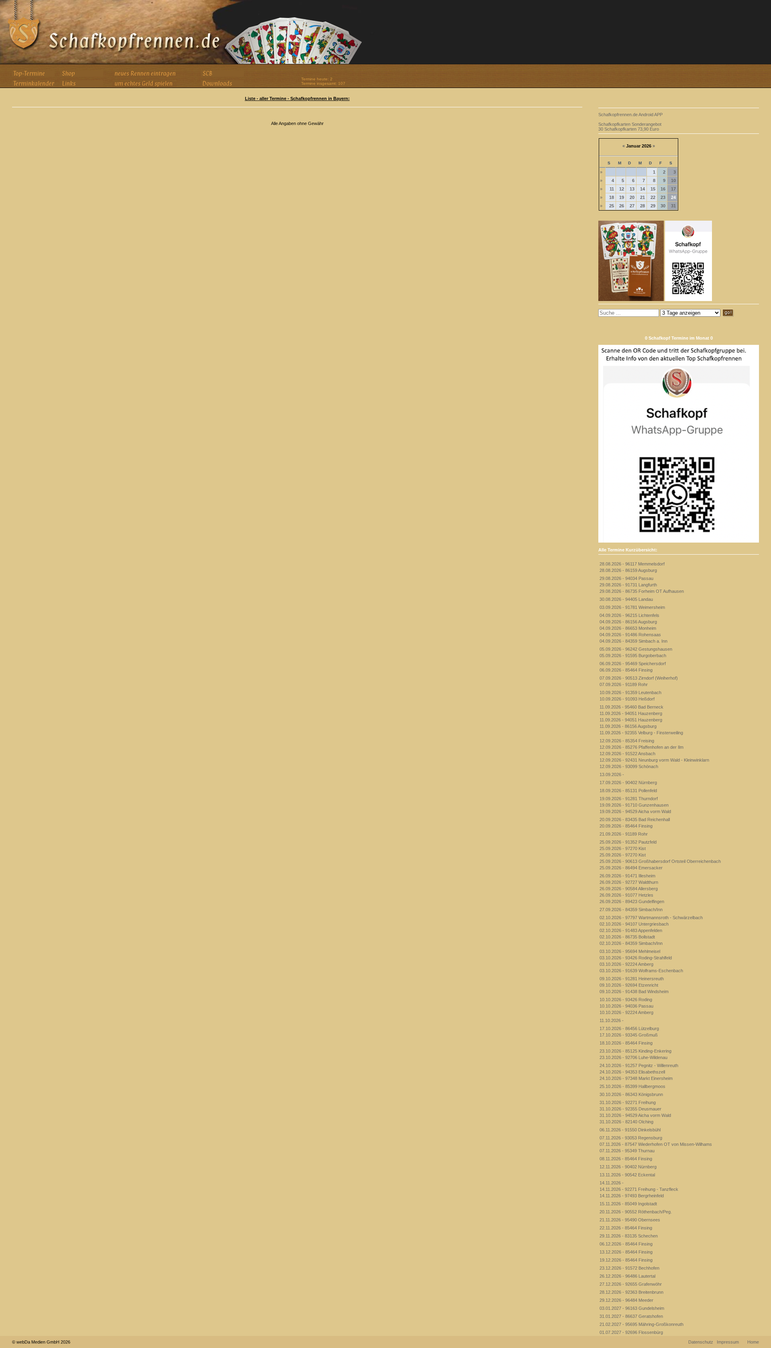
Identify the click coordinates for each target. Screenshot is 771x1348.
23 (663, 197)
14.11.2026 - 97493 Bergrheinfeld (632, 1195)
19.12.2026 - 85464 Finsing (626, 1260)
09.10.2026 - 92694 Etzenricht (629, 985)
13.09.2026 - (612, 774)
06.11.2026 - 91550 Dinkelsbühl (630, 1129)
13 (632, 188)
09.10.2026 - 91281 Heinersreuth (632, 978)
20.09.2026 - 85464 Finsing (626, 826)
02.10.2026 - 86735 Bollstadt (627, 936)
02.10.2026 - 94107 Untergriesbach (634, 924)
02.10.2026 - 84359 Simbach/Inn (631, 943)
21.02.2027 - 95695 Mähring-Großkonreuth (641, 1324)
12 (621, 188)
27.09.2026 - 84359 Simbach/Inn (631, 909)
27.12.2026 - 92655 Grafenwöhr (631, 1284)
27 (632, 205)
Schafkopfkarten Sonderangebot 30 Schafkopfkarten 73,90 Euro (629, 126)
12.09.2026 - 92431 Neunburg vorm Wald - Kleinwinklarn (654, 760)
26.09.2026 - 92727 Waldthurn (629, 882)
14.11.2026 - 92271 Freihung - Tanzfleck (639, 1189)
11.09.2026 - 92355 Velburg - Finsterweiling (641, 732)
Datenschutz (700, 1342)
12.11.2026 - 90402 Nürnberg (628, 1166)
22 (653, 197)
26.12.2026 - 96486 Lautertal (627, 1276)
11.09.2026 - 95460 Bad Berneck (631, 707)
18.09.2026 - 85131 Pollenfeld (628, 790)
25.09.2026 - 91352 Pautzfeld (628, 842)
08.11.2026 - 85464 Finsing (626, 1158)
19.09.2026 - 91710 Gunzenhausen (634, 805)
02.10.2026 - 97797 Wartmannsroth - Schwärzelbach (651, 917)
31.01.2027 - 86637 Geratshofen (631, 1316)
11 (612, 188)
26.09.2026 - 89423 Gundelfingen (632, 901)
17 (673, 188)
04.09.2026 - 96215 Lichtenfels (629, 615)
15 (653, 188)
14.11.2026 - (612, 1182)
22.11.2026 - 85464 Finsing (626, 1227)
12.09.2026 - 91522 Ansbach (627, 753)
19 (621, 197)
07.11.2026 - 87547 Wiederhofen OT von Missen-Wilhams (656, 1144)
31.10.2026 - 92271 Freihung (628, 1102)
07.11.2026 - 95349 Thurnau (627, 1150)
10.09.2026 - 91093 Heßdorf (627, 699)
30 (663, 205)
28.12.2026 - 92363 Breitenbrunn (631, 1292)
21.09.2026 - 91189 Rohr (624, 834)
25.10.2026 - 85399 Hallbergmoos (632, 1086)
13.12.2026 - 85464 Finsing (626, 1252)
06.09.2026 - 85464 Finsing (626, 670)
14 (642, 188)
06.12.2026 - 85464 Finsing (626, 1243)
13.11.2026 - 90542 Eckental (627, 1174)
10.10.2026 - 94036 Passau (626, 1006)
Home (753, 1342)
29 (653, 205)
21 (642, 197)
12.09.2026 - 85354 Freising (627, 740)
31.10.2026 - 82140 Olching (626, 1121)
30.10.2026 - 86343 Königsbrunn (631, 1094)
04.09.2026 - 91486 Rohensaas (630, 634)
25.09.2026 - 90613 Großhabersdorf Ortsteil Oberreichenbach (660, 861)
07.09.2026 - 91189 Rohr (624, 684)
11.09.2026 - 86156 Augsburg (628, 726)
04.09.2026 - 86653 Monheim (628, 628)
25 (611, 205)
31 (673, 205)
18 (611, 197)
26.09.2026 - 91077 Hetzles (626, 895)
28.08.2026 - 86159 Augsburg (628, 570)
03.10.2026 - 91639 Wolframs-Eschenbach (641, 970)
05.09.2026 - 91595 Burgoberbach (633, 655)
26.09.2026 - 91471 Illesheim (627, 875)
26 (621, 205)
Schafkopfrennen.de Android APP (630, 114)
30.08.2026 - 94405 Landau (626, 599)
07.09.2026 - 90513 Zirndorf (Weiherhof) (639, 678)
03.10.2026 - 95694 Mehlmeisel (630, 951)
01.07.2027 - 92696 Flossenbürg (631, 1332)
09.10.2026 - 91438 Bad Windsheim (634, 991)
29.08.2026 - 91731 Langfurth (628, 584)
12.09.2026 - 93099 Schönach (629, 766)
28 (642, 205)
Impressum (728, 1342)
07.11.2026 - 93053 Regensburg (631, 1137)
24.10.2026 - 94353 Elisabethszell (632, 1071)
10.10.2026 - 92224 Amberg (626, 1012)
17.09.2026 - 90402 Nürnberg (628, 782)
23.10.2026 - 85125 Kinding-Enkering (635, 1051)
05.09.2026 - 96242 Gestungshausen (636, 649)
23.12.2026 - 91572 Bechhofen (629, 1268)
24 (673, 197)
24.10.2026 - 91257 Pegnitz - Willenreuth (639, 1065)
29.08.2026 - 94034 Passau (626, 578)
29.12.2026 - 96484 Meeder (626, 1300)
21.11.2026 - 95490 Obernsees (630, 1219)
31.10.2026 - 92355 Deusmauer (630, 1108)
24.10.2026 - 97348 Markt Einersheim (636, 1078)
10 (673, 180)
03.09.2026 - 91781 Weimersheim (632, 607)
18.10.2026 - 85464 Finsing (626, 1043)
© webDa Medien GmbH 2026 (41, 1342)
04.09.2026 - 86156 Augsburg (628, 621)
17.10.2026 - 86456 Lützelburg (629, 1028)
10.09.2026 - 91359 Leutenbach (630, 692)
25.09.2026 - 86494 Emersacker (631, 867)
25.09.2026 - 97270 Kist (623, 848)
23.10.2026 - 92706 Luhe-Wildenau (633, 1057)
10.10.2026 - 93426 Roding (626, 999)
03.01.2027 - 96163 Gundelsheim (632, 1308)
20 (632, 197)
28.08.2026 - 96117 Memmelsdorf (632, 563)
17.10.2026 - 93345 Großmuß (629, 1035)
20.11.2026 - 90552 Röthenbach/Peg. (636, 1211)
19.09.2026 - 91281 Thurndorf (629, 798)
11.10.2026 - (612, 1020)
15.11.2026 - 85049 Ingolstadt (628, 1203)
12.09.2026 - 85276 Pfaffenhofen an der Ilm (641, 747)
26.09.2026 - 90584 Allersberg (629, 888)
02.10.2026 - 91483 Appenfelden (631, 930)
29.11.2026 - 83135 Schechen (629, 1235)
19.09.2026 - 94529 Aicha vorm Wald (635, 811)
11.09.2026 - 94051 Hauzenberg (631, 713)
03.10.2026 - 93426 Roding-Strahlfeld (636, 957)
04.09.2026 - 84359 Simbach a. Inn (633, 641)
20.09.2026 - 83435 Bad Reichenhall (635, 819)
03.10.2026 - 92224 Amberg (626, 964)
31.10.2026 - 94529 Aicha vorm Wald (635, 1115)
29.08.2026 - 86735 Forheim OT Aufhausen (642, 591)
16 (663, 188)
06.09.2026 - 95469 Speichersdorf (633, 663)
